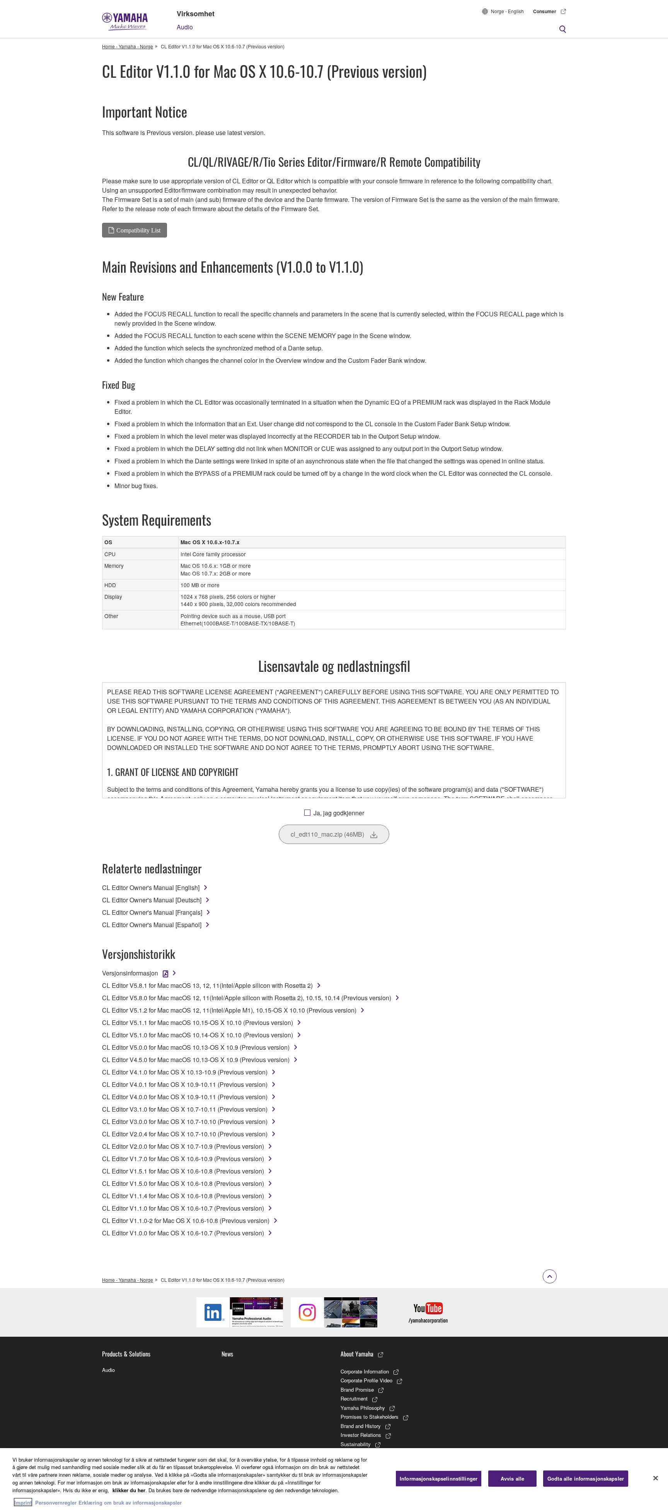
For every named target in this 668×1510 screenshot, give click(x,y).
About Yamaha (357, 1353)
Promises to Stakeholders (370, 1416)
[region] (334, 1479)
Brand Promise (357, 1389)
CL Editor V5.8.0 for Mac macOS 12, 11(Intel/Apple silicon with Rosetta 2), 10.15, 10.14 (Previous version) (246, 997)
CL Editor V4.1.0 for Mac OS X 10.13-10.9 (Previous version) (185, 1072)
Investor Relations (361, 1434)
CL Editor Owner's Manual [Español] (151, 924)
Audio (185, 26)
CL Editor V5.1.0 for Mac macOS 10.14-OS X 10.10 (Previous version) (197, 1034)
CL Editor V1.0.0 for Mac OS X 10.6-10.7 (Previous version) (183, 1232)
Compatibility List (138, 230)
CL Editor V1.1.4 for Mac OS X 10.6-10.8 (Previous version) (183, 1195)
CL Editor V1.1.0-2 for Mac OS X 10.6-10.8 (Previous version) (185, 1220)
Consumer (544, 11)
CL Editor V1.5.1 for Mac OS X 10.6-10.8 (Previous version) (183, 1171)
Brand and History (361, 1426)
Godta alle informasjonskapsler (585, 1478)
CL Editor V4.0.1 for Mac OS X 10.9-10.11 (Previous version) (185, 1084)
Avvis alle (512, 1478)
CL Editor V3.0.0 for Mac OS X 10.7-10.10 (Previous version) (185, 1121)
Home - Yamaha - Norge (127, 46)
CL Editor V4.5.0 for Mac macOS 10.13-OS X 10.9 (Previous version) (196, 1059)
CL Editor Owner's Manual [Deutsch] (151, 899)
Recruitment (354, 1398)
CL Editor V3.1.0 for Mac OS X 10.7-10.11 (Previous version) (185, 1109)
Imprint (23, 1502)
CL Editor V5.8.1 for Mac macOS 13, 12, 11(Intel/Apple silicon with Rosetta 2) (207, 985)
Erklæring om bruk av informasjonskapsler (130, 1502)
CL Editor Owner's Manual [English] (150, 887)
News (227, 1353)
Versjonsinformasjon (130, 973)
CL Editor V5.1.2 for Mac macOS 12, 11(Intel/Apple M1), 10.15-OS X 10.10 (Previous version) (229, 1010)
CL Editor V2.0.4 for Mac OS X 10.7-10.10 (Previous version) (185, 1133)
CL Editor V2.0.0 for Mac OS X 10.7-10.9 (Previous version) (183, 1146)
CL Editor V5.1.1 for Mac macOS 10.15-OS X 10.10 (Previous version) (197, 1022)
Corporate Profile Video (366, 1380)
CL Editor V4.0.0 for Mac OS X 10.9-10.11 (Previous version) (185, 1096)
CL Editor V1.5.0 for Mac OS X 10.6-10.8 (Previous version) (183, 1183)
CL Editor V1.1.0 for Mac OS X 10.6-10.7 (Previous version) (183, 1208)
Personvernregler (56, 1502)
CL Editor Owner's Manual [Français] (152, 912)
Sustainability (356, 1444)
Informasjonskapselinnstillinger (438, 1478)
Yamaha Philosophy (363, 1407)
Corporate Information (365, 1371)
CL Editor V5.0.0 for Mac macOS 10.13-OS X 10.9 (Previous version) (196, 1047)
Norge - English (507, 11)
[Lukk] (655, 1477)
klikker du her (128, 1489)
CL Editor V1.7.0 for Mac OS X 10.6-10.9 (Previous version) (183, 1158)
